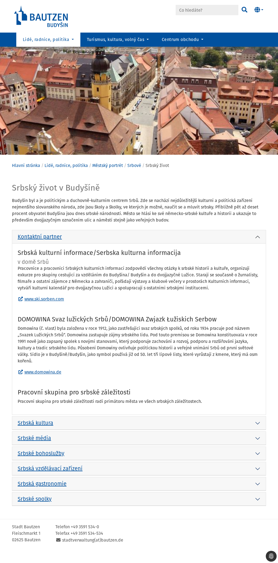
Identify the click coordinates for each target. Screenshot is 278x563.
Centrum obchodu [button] (181, 39)
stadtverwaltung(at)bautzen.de (92, 540)
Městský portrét (107, 165)
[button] (259, 10)
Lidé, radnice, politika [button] (47, 39)
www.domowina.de (42, 372)
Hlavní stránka (26, 165)
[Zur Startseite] (41, 15)
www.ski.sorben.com (44, 299)
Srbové (134, 165)
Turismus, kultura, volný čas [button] (116, 39)
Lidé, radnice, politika (66, 165)
